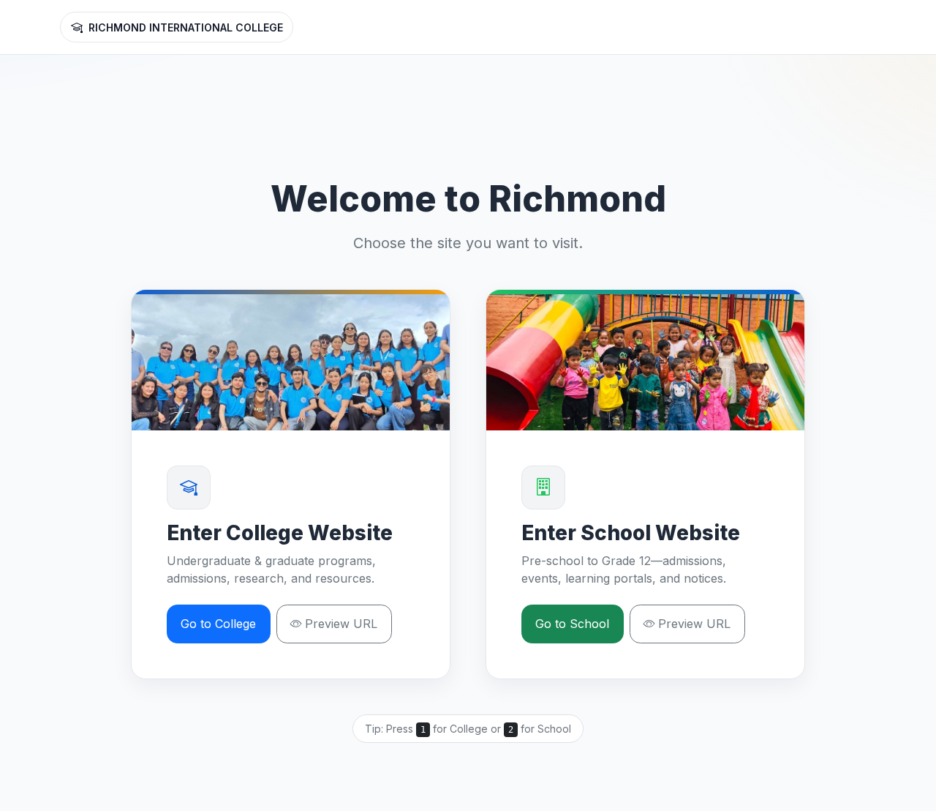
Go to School (572, 623)
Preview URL (341, 623)
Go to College (218, 623)
